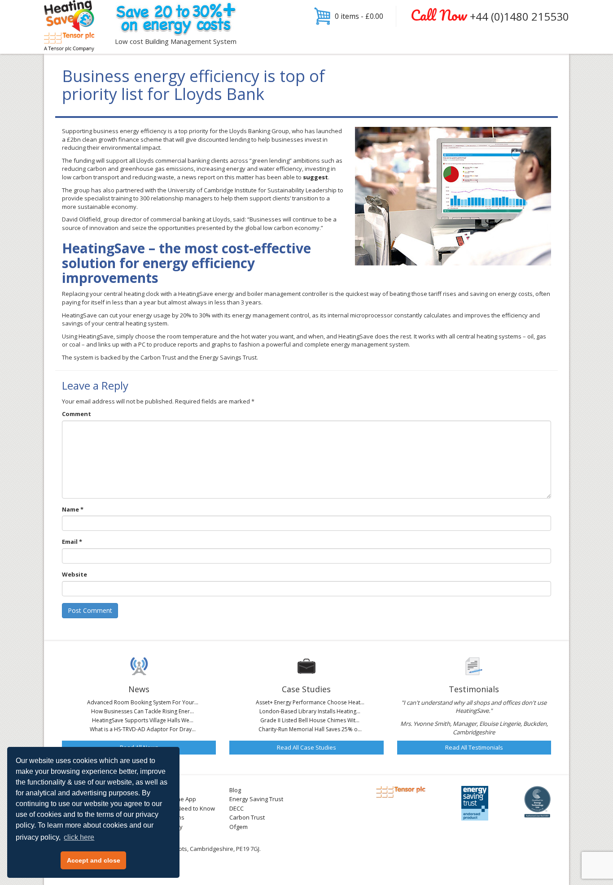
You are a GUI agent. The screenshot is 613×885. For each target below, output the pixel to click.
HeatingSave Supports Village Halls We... (142, 720)
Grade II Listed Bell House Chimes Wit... (309, 720)
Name (72, 509)
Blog (235, 790)
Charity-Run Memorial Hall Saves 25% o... (310, 729)
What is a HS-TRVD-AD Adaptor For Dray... (143, 729)
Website (74, 574)
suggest (315, 177)
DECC (236, 808)
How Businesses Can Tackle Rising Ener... (142, 711)
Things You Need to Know (180, 808)
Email (72, 542)
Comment (76, 414)
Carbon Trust (247, 817)
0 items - (359, 16)
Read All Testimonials (474, 747)
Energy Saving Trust (256, 799)
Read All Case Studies (306, 747)
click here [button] (79, 837)
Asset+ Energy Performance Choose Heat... (310, 702)
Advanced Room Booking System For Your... (142, 702)
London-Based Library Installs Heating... (309, 711)
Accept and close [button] (93, 860)
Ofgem (238, 827)
